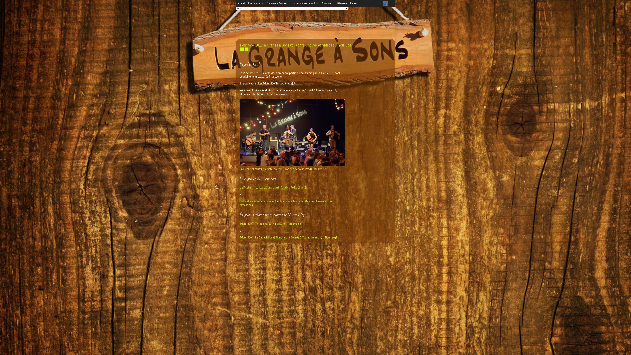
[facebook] (385, 3)
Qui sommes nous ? (304, 3)
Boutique (326, 3)
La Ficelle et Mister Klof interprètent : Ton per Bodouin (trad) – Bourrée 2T (284, 169)
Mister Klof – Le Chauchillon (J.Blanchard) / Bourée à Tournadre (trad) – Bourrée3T (289, 237)
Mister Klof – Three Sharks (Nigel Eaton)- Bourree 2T (271, 223)
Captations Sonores (277, 3)
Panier (353, 3)
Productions (254, 3)
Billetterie (342, 3)
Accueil (241, 3)
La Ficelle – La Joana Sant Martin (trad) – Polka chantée (273, 187)
